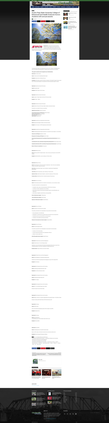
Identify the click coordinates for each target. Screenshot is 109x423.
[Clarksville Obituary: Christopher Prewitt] (65, 14)
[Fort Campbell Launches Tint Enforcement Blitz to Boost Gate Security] (65, 22)
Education (35, 9)
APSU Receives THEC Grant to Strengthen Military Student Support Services (56, 377)
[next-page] (33, 380)
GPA (35, 344)
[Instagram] (72, 0)
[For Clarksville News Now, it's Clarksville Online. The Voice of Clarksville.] (37, 413)
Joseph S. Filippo (39, 344)
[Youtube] (76, 0)
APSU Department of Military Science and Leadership (51, 338)
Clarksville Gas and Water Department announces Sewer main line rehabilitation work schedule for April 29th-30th (39, 354)
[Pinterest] (73, 0)
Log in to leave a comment (35, 385)
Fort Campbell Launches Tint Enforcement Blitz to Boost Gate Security (72, 22)
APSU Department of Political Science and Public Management (39, 339)
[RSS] (74, 0)
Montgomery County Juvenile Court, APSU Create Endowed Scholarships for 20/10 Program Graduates (36, 377)
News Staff (40, 359)
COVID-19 (33, 344)
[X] (75, 0)
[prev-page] (32, 380)
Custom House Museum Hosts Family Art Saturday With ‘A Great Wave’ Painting (56, 393)
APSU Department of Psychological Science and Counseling (39, 340)
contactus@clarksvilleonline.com (51, 418)
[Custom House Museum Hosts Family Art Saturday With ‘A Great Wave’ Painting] (50, 393)
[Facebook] (70, 0)
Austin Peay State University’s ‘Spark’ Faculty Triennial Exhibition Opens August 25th (46, 377)
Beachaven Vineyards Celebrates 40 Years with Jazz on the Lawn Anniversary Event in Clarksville (41, 404)
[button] (76, 7)
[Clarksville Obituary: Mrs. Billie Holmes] (65, 18)
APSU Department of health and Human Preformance (38, 338)
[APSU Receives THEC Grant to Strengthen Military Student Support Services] (56, 372)
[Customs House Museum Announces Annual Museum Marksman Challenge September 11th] (50, 402)
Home (32, 9)
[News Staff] (32, 19)
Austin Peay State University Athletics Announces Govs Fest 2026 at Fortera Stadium (56, 398)
